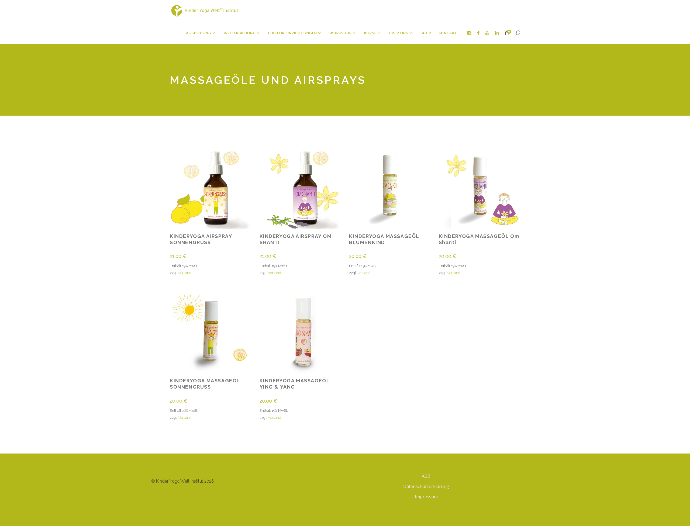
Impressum (426, 497)
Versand (184, 273)
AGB (426, 476)
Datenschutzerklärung (426, 486)
